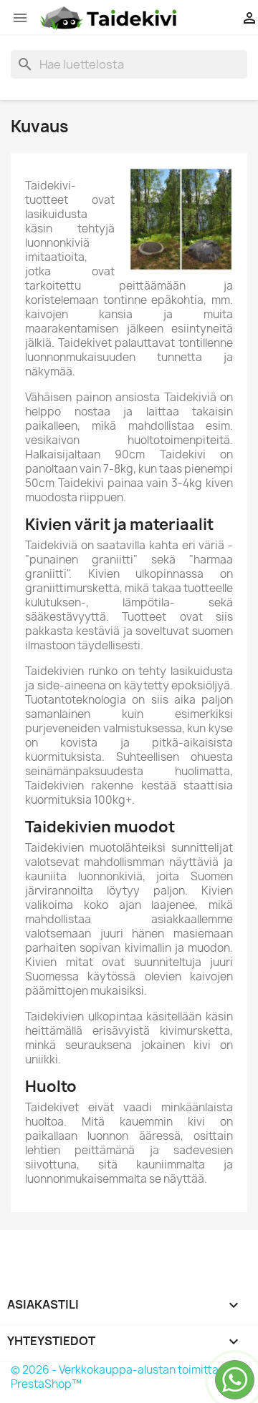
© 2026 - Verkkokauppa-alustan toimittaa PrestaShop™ (118, 1377)
